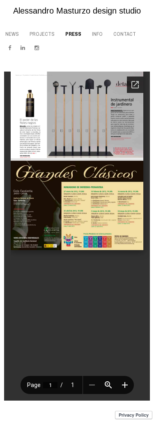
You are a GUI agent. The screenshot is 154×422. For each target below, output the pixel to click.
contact (124, 33)
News (12, 33)
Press (73, 33)
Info (97, 33)
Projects (42, 33)
